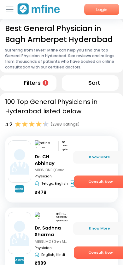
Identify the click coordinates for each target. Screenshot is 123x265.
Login (101, 10)
